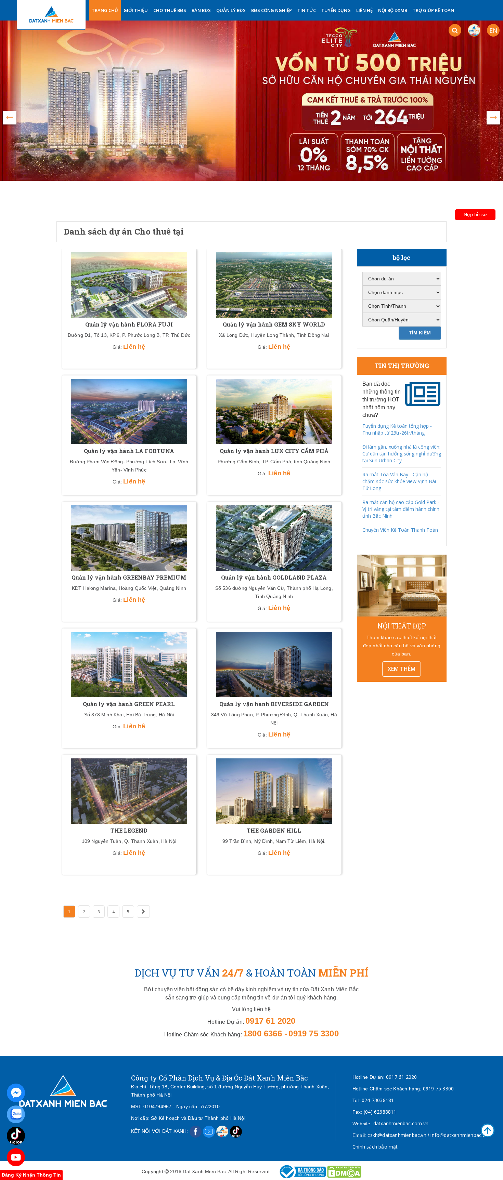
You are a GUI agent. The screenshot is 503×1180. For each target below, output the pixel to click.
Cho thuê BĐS (169, 10)
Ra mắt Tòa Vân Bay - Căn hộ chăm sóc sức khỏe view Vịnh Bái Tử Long (399, 481)
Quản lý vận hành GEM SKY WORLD (274, 324)
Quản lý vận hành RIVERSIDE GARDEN (274, 703)
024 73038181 (378, 1100)
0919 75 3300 (438, 1088)
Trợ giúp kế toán (433, 10)
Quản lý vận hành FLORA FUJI (129, 324)
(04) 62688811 (380, 1112)
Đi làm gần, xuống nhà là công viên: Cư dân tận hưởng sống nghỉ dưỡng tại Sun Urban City (401, 453)
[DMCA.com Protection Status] (344, 1171)
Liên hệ (364, 10)
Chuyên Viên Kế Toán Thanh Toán (400, 530)
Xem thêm (401, 669)
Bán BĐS (201, 10)
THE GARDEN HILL (274, 830)
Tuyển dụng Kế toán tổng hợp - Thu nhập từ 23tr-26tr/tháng (397, 429)
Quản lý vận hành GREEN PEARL (129, 703)
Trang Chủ (105, 10)
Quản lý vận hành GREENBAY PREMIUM (129, 577)
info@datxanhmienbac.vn (459, 1135)
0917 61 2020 (401, 1077)
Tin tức (306, 10)
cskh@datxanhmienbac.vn (396, 1135)
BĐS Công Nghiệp (271, 10)
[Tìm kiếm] (455, 30)
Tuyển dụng (336, 10)
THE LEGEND (129, 830)
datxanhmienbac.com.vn (400, 1123)
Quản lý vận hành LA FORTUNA (129, 450)
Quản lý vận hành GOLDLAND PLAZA (274, 577)
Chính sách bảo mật (375, 1146)
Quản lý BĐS (231, 10)
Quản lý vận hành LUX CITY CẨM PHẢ (274, 450)
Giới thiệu (136, 10)
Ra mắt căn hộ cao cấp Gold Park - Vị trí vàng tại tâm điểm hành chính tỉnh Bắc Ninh (400, 509)
